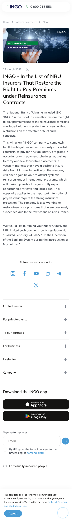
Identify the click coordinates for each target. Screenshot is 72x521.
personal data (35, 453)
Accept (13, 513)
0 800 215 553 (41, 6)
